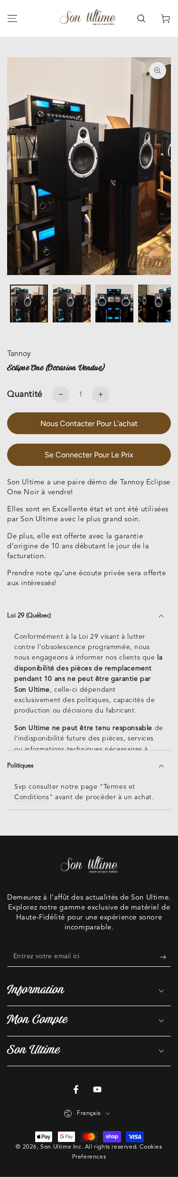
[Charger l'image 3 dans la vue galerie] (114, 304)
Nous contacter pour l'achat (89, 423)
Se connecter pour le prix (89, 454)
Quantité (25, 394)
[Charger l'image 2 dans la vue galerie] (72, 304)
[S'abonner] (165, 957)
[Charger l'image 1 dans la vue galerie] (29, 304)
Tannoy (19, 354)
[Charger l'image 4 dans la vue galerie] (157, 304)
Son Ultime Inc (60, 1147)
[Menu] (12, 18)
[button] (141, 18)
